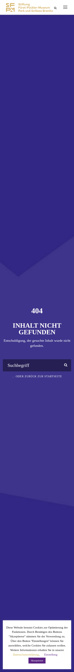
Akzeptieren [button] (37, 660)
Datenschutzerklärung (26, 654)
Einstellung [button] (50, 654)
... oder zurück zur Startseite (37, 376)
